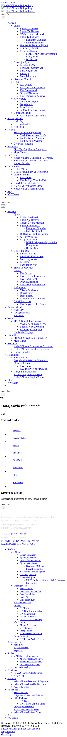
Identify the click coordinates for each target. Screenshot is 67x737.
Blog (15, 475)
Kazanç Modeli (19, 438)
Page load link (8, 731)
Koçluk (16, 445)
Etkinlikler (17, 453)
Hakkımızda (18, 467)
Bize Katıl (17, 460)
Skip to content (8, 2)
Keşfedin (17, 430)
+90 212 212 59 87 (18, 534)
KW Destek (18, 482)
